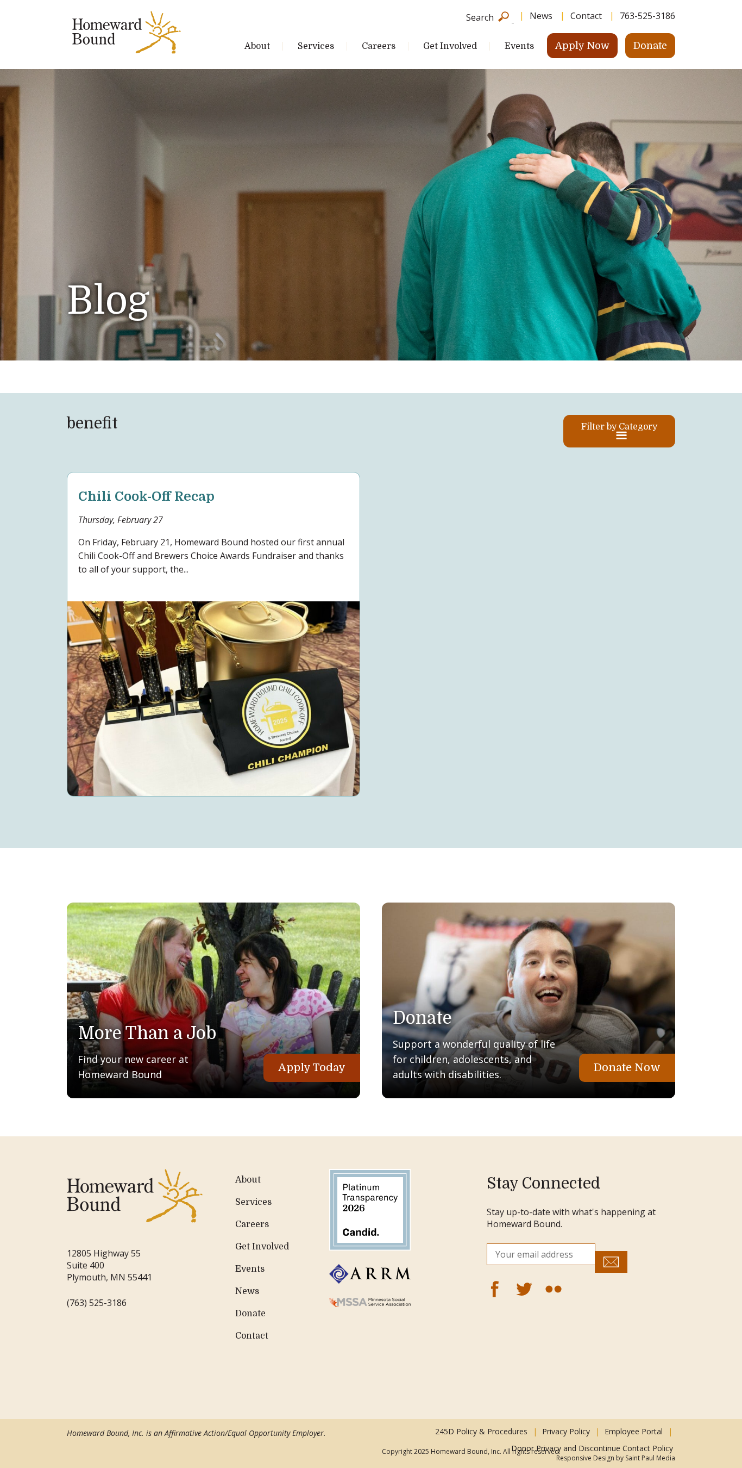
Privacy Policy (566, 1431)
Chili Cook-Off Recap (146, 496)
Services (316, 46)
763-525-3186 (647, 16)
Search (480, 16)
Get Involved (450, 46)
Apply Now (582, 45)
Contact (586, 16)
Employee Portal (634, 1431)
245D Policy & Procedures (481, 1431)
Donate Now (627, 1067)
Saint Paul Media (650, 1458)
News (541, 16)
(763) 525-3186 (97, 1303)
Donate (650, 45)
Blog (108, 300)
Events (519, 46)
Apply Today (311, 1067)
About (257, 46)
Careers (378, 46)
